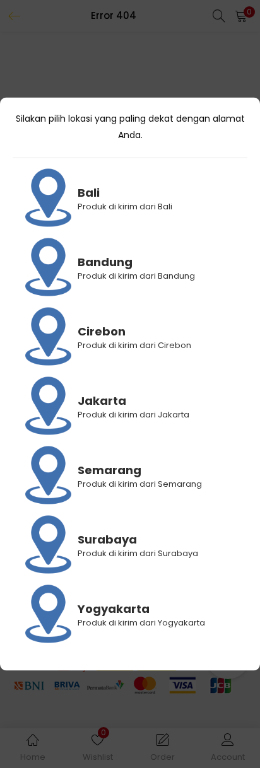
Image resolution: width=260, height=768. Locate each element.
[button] (241, 16)
